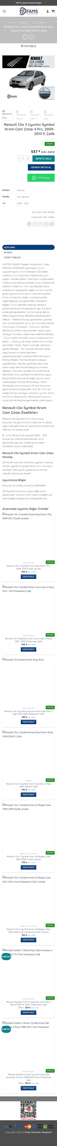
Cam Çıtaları (39, 22)
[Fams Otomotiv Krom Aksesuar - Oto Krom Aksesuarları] (28, 11)
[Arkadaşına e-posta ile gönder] (46, 224)
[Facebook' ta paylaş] (35, 224)
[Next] (49, 81)
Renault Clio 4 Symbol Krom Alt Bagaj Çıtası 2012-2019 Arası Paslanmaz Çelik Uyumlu (28, 930)
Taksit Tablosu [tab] (12, 257)
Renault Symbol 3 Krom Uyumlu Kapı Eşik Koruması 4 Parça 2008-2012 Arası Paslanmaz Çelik (28, 1077)
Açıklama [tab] (9, 247)
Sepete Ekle (43, 158)
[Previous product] (31, 36)
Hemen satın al (41, 167)
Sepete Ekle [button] (28, 577)
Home (11, 22)
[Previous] (7, 81)
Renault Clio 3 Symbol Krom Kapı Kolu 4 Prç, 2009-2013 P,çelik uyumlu (28, 567)
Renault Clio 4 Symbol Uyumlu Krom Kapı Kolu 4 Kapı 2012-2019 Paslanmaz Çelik (28, 712)
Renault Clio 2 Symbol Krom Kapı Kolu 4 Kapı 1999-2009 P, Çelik (28, 785)
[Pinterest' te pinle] (52, 224)
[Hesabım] (47, 11)
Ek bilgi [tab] (8, 252)
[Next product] (25, 36)
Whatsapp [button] (44, 177)
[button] (4, 11)
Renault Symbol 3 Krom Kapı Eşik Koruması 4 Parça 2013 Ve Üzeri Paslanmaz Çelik (28, 1003)
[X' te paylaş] (40, 224)
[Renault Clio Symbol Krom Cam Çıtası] (28, 81)
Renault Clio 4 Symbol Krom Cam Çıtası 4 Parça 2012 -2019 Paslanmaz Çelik (28, 640)
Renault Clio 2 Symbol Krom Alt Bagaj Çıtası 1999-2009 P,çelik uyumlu (29, 858)
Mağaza (23, 22)
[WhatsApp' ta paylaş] (29, 224)
